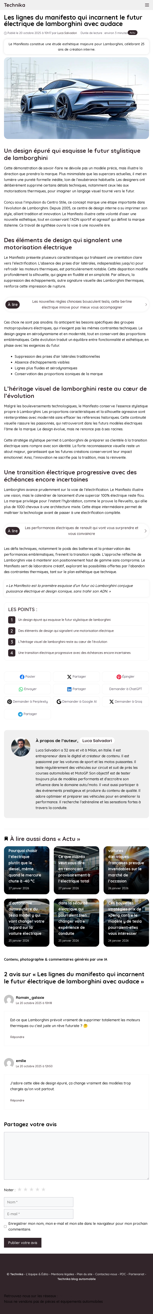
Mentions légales (62, 1274)
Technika (14, 5)
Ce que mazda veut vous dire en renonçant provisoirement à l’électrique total (74, 868)
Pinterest (66, 1295)
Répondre (17, 1037)
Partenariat (136, 1274)
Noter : (9, 1190)
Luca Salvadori (97, 740)
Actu (132, 32)
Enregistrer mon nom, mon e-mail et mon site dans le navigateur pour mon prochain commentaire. (77, 1226)
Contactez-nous (106, 1274)
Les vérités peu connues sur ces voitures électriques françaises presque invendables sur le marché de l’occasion (126, 859)
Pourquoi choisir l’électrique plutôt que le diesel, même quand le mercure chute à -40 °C (25, 865)
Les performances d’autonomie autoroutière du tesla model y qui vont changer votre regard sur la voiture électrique (26, 915)
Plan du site (84, 1274)
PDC (123, 1274)
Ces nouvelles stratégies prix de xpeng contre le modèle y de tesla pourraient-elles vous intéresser (125, 918)
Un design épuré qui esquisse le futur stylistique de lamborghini (64, 620)
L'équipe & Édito (37, 1274)
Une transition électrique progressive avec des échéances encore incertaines (74, 653)
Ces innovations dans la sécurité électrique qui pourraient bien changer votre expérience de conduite (73, 915)
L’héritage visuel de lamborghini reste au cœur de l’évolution (62, 642)
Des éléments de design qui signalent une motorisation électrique (66, 631)
